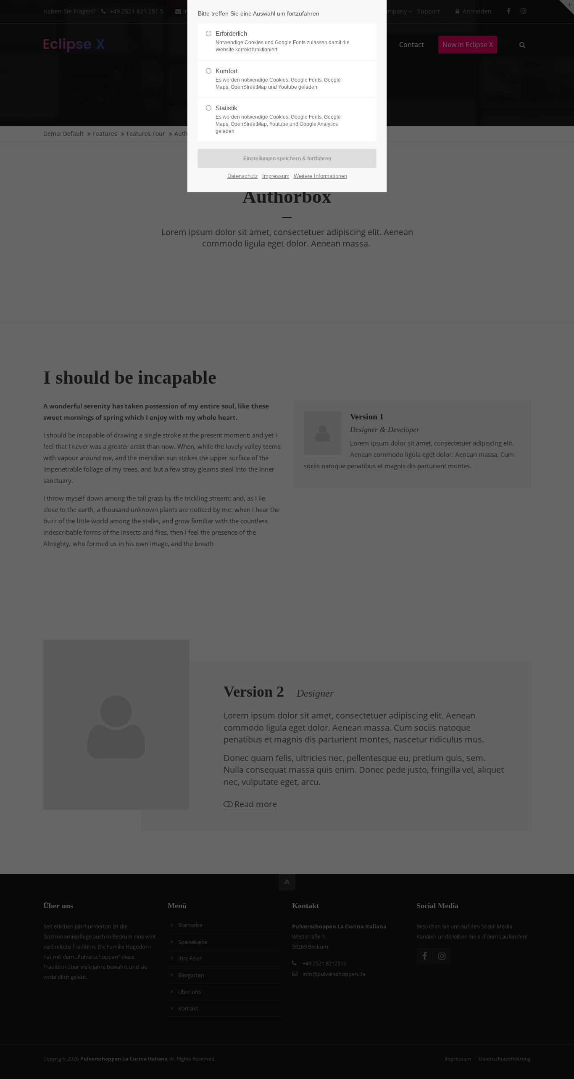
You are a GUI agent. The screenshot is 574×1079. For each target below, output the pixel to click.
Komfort (278, 78)
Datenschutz (242, 176)
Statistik (278, 119)
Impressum (276, 176)
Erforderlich (283, 41)
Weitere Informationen (320, 176)
